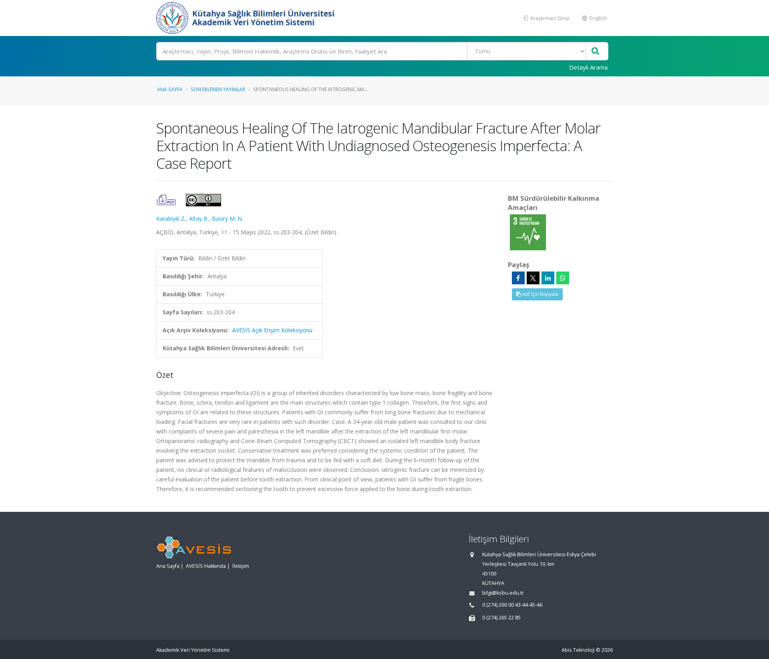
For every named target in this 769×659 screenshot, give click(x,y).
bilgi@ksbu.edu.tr (503, 592)
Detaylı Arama (588, 67)
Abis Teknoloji (578, 650)
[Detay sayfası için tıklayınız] (528, 232)
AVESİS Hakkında (206, 566)
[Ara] (595, 51)
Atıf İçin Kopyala (539, 294)
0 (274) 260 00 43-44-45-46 (512, 604)
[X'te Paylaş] (533, 278)
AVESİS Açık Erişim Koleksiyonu (272, 330)
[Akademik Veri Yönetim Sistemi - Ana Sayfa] (173, 18)
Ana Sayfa (170, 89)
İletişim (240, 566)
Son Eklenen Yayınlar (218, 89)
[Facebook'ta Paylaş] (518, 278)
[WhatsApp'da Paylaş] (562, 278)
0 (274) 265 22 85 (501, 617)
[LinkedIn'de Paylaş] (548, 278)
